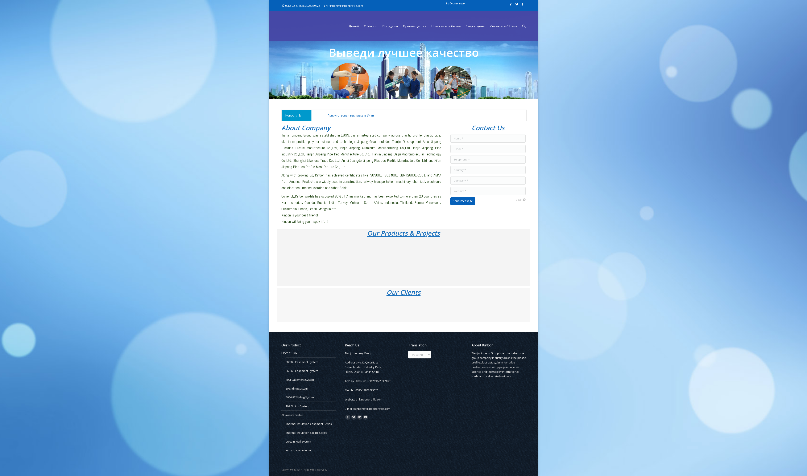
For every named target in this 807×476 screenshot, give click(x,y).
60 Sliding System (297, 388)
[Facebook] (347, 417)
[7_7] (464, 309)
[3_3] (328, 309)
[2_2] (295, 309)
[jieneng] (469, 262)
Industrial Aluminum (298, 450)
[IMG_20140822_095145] (310, 262)
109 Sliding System (297, 406)
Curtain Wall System (298, 441)
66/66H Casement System (302, 371)
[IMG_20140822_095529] (411, 262)
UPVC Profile (289, 353)
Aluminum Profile (292, 415)
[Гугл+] (510, 4)
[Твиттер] (516, 4)
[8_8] (496, 309)
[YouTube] (365, 417)
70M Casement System (300, 380)
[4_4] (361, 309)
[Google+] (359, 417)
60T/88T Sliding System (300, 397)
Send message (463, 201)
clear (519, 200)
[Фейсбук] (522, 4)
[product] (514, 262)
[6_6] (431, 309)
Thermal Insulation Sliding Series (306, 433)
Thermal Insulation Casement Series (309, 424)
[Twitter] (353, 417)
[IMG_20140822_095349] (360, 262)
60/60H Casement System (302, 362)
